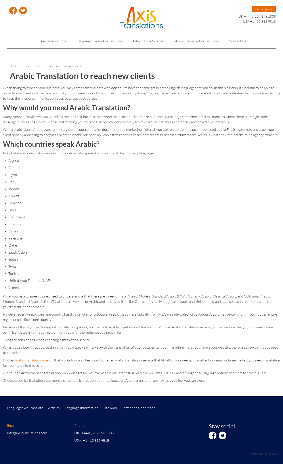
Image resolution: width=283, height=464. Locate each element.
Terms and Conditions (138, 408)
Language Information (81, 408)
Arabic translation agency (34, 360)
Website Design (259, 453)
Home (13, 66)
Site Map (110, 408)
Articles (26, 66)
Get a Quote (264, 9)
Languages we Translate (25, 408)
